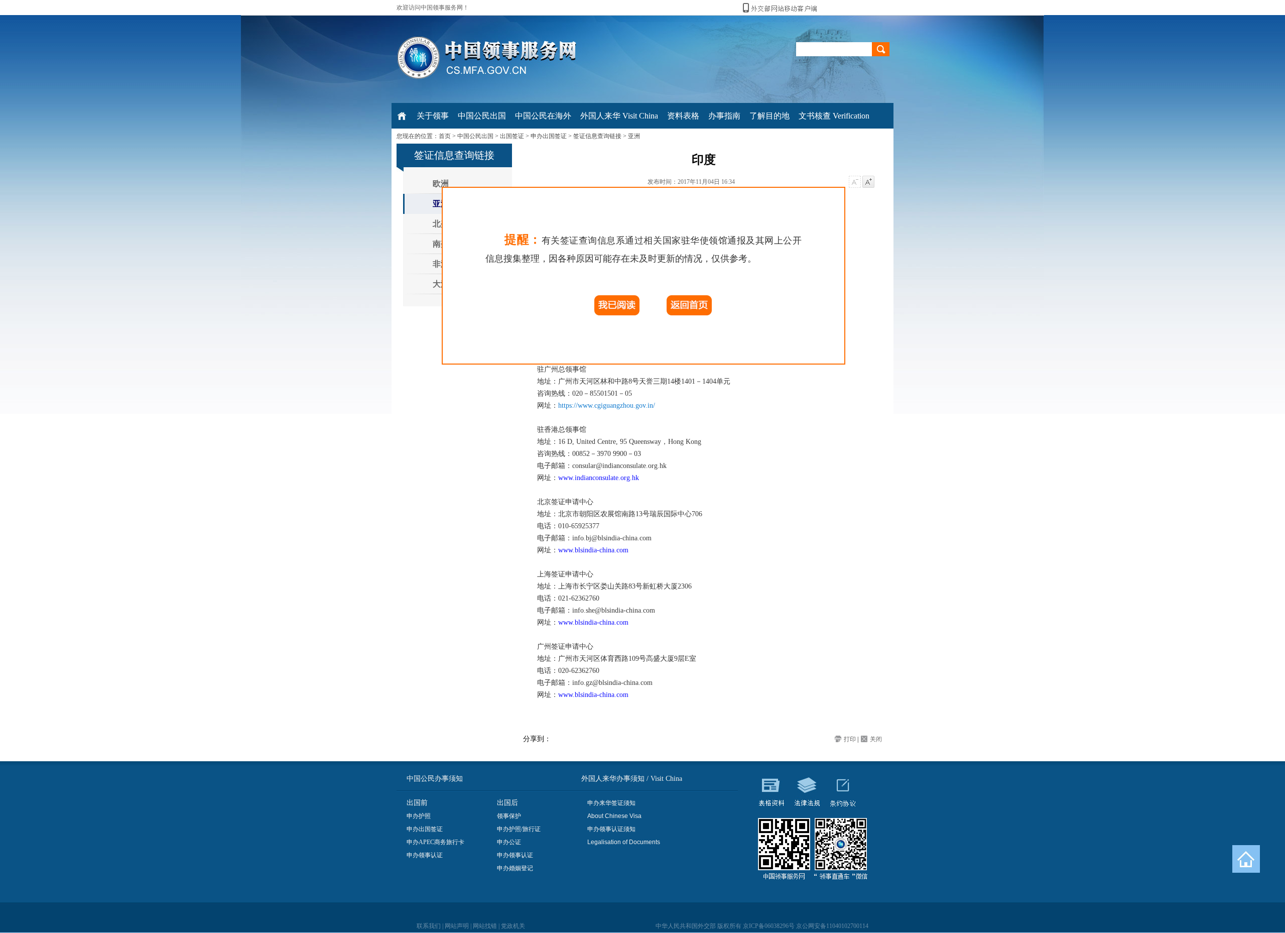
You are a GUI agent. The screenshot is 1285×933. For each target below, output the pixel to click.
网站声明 (457, 925)
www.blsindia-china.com (593, 550)
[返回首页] (1246, 859)
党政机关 (513, 925)
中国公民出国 (475, 136)
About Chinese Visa (614, 816)
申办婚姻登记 (515, 868)
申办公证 (509, 842)
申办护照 (419, 816)
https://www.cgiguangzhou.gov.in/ (606, 405)
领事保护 (509, 816)
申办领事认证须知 (611, 829)
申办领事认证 (425, 855)
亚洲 (634, 136)
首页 (445, 136)
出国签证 (512, 136)
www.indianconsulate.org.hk (598, 478)
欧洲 (441, 183)
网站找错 (485, 925)
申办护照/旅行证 (519, 829)
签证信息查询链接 (597, 136)
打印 (850, 739)
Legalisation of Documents (623, 842)
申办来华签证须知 (611, 802)
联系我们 (429, 925)
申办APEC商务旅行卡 (435, 842)
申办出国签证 (549, 136)
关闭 (876, 739)
